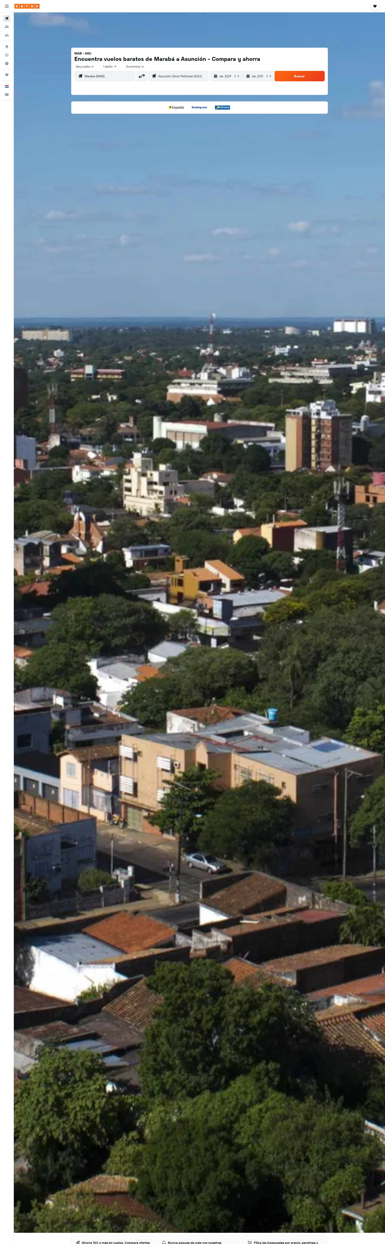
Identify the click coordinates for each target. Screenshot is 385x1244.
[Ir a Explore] (7, 47)
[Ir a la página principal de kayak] (27, 6)
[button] (6, 6)
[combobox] (85, 66)
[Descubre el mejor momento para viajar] (7, 63)
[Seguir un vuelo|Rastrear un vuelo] (7, 55)
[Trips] (7, 75)
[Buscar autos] (7, 35)
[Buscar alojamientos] (7, 27)
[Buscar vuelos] (7, 18)
